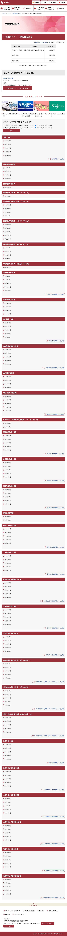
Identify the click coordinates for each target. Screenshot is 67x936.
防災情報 (63, 2)
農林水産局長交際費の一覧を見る (55, 547)
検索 (45, 2)
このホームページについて (13, 911)
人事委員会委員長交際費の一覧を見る (54, 816)
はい (32, 125)
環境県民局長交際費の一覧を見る (55, 454)
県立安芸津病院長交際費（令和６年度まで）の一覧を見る (49, 736)
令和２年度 (7, 235)
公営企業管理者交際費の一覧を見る (55, 655)
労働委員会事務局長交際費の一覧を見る (54, 897)
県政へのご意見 (53, 911)
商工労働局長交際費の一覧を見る (55, 507)
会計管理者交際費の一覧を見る (56, 294)
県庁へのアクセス (47, 923)
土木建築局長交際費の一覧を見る (55, 574)
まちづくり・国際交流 (51, 8)
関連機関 (7, 914)
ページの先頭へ (33, 905)
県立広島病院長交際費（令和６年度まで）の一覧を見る (50, 709)
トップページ (5, 14)
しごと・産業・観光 (40, 8)
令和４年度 (7, 155)
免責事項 (41, 911)
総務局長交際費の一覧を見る (56, 341)
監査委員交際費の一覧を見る (56, 763)
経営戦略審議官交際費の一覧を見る (55, 368)
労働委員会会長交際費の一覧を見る (55, 870)
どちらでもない (41, 125)
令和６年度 (7, 148)
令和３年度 (7, 232)
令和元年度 (7, 259)
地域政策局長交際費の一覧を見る (55, 414)
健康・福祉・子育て (17, 8)
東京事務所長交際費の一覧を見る (55, 628)
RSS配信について (19, 914)
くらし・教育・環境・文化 (6, 8)
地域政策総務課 (8, 78)
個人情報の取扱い (30, 911)
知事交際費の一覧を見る (58, 159)
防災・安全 (28, 8)
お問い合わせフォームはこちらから (18, 88)
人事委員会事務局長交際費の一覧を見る (54, 843)
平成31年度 (7, 239)
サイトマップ (9, 926)
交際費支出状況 (16, 14)
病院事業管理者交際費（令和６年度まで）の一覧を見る (50, 682)
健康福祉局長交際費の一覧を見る (55, 480)
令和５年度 (7, 152)
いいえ (50, 125)
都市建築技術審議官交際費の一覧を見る (54, 601)
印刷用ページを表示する (42, 42)
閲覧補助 (37, 2)
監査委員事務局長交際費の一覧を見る (54, 790)
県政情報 (61, 8)
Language (53, 2)
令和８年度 (7, 141)
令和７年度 (7, 144)
